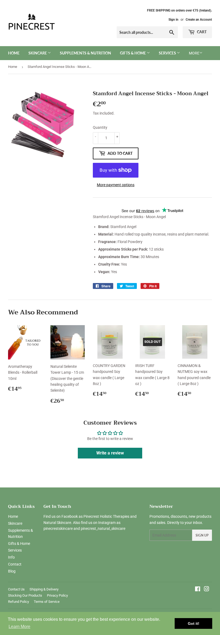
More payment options (115, 185)
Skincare (38, 53)
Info (11, 557)
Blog (12, 571)
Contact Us (16, 589)
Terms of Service (47, 602)
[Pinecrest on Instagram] (206, 590)
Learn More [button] (19, 626)
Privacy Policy (57, 595)
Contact (14, 564)
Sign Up (202, 535)
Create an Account (199, 19)
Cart (201, 32)
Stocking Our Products (25, 595)
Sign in (173, 19)
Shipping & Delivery (44, 589)
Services (168, 53)
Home (14, 53)
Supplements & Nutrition (85, 53)
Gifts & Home (133, 53)
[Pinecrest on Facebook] (197, 590)
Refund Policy (18, 602)
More (194, 53)
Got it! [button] (193, 623)
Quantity (100, 127)
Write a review (110, 453)
